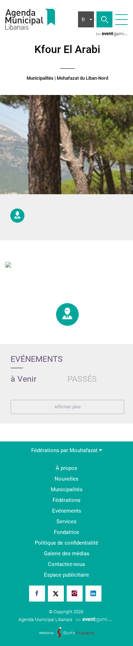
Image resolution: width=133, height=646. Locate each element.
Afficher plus (67, 406)
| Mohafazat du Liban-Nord (81, 78)
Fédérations (66, 500)
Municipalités (40, 78)
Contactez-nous (66, 564)
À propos (66, 468)
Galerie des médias (66, 553)
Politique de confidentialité (66, 543)
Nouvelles (66, 479)
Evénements (66, 511)
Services (66, 521)
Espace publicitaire (66, 575)
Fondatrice (66, 532)
